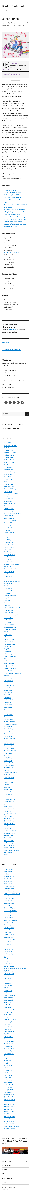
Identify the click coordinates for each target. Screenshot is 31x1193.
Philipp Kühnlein (9, 1085)
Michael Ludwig (9, 748)
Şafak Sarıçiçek (8, 807)
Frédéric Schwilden (10, 596)
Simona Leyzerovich (10, 1102)
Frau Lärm (7, 593)
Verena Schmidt (9, 848)
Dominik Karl (8, 937)
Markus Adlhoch (9, 1049)
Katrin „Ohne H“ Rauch (11, 668)
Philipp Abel (8, 1083)
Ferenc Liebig (8, 964)
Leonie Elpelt (8, 690)
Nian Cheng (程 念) (10, 768)
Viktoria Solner (9, 1124)
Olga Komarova (9, 1073)
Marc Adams (8, 712)
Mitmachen (6, 1174)
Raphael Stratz (8, 792)
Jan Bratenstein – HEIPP (11, 195)
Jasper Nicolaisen (9, 644)
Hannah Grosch (9, 610)
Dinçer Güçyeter (9, 547)
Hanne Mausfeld (9, 613)
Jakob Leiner (8, 637)
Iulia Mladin (8, 632)
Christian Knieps (9, 518)
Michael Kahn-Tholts (10, 1056)
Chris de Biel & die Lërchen (12, 513)
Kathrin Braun (8, 1005)
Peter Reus (7, 780)
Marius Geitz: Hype (10, 190)
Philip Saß (7, 785)
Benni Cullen (8, 491)
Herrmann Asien (9, 622)
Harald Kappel (8, 617)
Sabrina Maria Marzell (11, 804)
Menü (5, 11)
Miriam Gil (7, 756)
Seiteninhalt (6, 1161)
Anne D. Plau (8, 477)
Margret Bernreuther (10, 724)
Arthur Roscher (9, 886)
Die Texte (5, 1169)
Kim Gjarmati (8, 1015)
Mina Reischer (8, 753)
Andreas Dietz (8, 450)
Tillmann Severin (9, 1107)
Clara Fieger (8, 525)
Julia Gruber (8, 983)
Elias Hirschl (8, 552)
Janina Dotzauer (9, 642)
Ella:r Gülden (8, 559)
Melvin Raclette (9, 743)
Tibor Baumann (9, 840)
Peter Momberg (9, 777)
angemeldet (12, 330)
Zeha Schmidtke (9, 853)
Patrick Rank (8, 1075)
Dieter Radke (8, 932)
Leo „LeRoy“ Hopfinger (11, 1022)
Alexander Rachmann (10, 445)
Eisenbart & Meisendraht (13, 6)
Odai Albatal (8, 1070)
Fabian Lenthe (8, 576)
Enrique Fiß (7, 944)
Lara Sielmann (8, 1017)
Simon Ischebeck (9, 821)
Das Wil (6, 538)
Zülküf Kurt (7, 855)
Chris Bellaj (7, 906)
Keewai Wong (8, 1012)
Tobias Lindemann (10, 1112)
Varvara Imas (8, 1119)
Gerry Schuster (9, 603)
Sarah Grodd (8, 811)
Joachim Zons (8, 978)
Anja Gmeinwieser (10, 472)
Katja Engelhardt (9, 664)
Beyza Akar (7, 896)
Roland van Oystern (10, 799)
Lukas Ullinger (8, 705)
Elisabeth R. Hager (10, 554)
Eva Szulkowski (9, 571)
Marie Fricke (8, 1046)
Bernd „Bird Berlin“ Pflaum (12, 494)
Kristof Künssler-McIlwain (12, 673)
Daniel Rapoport (9, 533)
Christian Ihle (8, 516)
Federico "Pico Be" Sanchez (12, 581)
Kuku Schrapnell (9, 678)
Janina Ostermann (9, 976)
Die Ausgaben (7, 1165)
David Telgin (8, 540)
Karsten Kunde (8, 998)
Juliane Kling (8, 654)
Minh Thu (7, 1058)
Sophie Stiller (8, 826)
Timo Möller (8, 1109)
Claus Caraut (8, 528)
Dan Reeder (7, 530)
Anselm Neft (8, 479)
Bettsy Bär (7, 496)
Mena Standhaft (9, 1053)
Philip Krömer (8, 782)
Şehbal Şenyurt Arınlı (10, 814)
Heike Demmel (8, 971)
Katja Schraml (8, 666)
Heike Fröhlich (8, 620)
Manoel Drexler (9, 1039)
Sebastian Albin (9, 1095)
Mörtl (6, 1063)
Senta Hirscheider (9, 1099)
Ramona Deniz (8, 790)
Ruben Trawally (9, 802)
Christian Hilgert (9, 908)
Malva (6, 710)
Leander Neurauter (10, 1020)
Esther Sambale (9, 947)
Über (4, 1182)
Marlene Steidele (9, 734)
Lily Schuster (8, 693)
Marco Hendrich (9, 1041)
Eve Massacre (8, 574)
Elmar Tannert (8, 562)
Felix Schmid (8, 586)
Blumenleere (8, 501)
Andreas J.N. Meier (10, 453)
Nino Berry (7, 770)
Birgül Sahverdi (9, 898)
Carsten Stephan (9, 508)
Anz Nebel (7, 482)
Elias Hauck (7, 550)
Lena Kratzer (8, 683)
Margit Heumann (9, 722)
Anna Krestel (8, 884)
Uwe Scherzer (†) (9, 1114)
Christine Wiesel (9, 523)
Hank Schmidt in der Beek (12, 608)
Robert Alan (8, 797)
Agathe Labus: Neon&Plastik (13, 193)
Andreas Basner (9, 874)
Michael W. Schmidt (10, 751)
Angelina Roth (8, 470)
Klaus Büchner (8, 671)
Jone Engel (7, 647)
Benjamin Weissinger (10, 489)
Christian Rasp (8, 915)
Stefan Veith (8, 828)
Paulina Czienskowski (11, 773)
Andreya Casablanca (10, 460)
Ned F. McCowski (9, 765)
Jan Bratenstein (9, 639)
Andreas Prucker (9, 458)
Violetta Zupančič (9, 1129)
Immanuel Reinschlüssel (11, 630)
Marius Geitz (8, 731)
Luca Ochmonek (9, 1032)
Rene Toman (8, 1087)
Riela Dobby (8, 794)
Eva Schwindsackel (10, 569)
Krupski (6, 676)
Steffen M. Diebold (10, 831)
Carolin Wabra (8, 506)
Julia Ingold (7, 988)
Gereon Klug (8, 601)
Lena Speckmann (9, 685)
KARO (6, 659)
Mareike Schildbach (10, 719)
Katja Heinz (7, 1007)
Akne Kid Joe (8, 443)
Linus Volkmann (9, 695)
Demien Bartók (9, 542)
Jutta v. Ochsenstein (10, 656)
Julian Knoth (8, 651)
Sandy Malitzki (9, 1090)
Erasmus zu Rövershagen (12, 564)
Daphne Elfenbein (9, 535)
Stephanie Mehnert (10, 833)
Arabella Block (8, 484)
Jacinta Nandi (8, 634)
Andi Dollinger (8, 869)
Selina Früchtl (8, 1097)
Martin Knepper (9, 736)
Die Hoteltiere (8, 545)
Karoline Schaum (9, 995)
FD (5, 579)
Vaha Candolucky (9, 1116)
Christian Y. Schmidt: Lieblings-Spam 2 (16, 217)
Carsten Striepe (9, 511)
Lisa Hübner (8, 1027)
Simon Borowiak (9, 819)
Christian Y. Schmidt (10, 521)
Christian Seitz (8, 918)
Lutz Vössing (8, 707)
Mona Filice (7, 1061)
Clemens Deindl (9, 923)
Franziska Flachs (9, 591)
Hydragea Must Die (10, 627)
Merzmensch (8, 746)
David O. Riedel (9, 927)
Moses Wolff (8, 760)
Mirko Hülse (8, 758)
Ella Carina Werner (10, 557)
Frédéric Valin (8, 598)
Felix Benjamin (8, 584)
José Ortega (7, 981)
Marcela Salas (8, 714)
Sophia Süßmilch (9, 823)
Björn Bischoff (8, 499)
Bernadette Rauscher (10, 891)
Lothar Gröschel (9, 700)
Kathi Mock (7, 1003)
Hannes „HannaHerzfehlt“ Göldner (15, 969)
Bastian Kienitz (9, 487)
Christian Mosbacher (10, 910)
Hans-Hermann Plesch (11, 615)
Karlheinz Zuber (9, 993)
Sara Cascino (8, 1092)
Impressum (6, 342)
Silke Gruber (8, 816)
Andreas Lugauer (9, 455)
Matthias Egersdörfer (10, 1051)
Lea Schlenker (8, 680)
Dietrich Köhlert (9, 935)
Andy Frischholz (9, 462)
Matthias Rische (9, 741)
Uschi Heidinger (9, 843)
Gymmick (7, 605)
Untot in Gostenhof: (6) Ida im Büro (15, 219)
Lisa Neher (7, 697)
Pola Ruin (7, 787)
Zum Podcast (7, 1178)
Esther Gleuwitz (9, 567)
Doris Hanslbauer (9, 940)
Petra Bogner (8, 1078)
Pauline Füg (7, 775)
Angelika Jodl (8, 467)
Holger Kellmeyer (9, 625)
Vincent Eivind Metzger (11, 850)
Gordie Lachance (9, 966)
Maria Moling (8, 729)
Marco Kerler (8, 717)
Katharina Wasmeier (10, 661)
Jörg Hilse (7, 649)
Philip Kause (8, 1080)
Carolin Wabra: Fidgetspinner (13, 222)
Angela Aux (7, 465)
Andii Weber (8, 448)
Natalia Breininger (10, 763)
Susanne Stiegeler (9, 836)
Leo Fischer (7, 688)
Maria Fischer (8, 727)
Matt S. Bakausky (9, 739)
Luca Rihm (7, 702)
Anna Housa (8, 475)
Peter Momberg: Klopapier (12, 214)
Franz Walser (8, 588)
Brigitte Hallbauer (9, 504)
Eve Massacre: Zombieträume (13, 197)
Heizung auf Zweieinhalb (12, 253)
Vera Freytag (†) (9, 845)
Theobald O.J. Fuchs (10, 838)
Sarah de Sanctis (9, 809)
